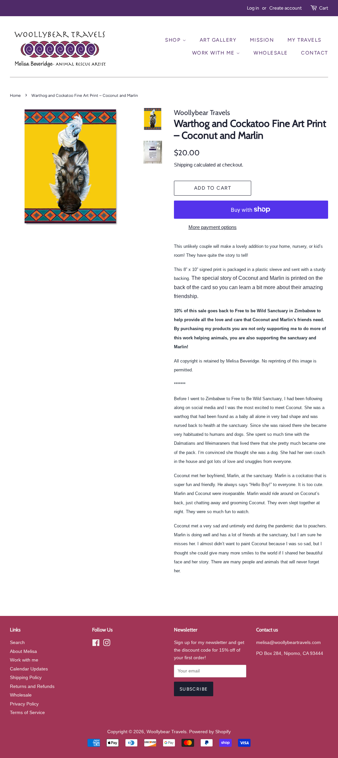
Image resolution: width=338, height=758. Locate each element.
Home (15, 95)
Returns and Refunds (32, 686)
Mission (262, 40)
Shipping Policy (26, 677)
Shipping (183, 165)
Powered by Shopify (210, 731)
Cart (323, 8)
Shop (174, 40)
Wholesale (271, 53)
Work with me (24, 660)
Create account (285, 8)
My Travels (304, 40)
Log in (253, 8)
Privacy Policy (24, 703)
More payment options (212, 227)
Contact (314, 53)
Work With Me (214, 53)
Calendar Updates (29, 668)
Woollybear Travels (166, 731)
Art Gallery (218, 40)
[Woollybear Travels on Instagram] (106, 644)
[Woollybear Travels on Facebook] (96, 644)
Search (17, 642)
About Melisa (23, 651)
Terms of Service (27, 712)
